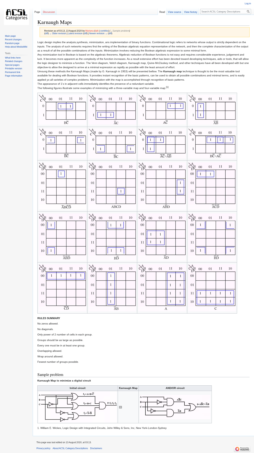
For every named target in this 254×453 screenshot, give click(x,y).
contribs (104, 31)
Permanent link (12, 72)
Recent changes (13, 39)
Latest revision (75, 33)
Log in (248, 3)
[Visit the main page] (16, 15)
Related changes (13, 61)
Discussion (49, 12)
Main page (10, 36)
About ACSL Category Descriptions (70, 448)
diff (46, 33)
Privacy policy (43, 448)
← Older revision (57, 33)
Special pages (12, 65)
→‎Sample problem (119, 31)
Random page (12, 43)
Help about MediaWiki (16, 47)
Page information (13, 75)
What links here (13, 57)
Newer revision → (98, 33)
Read (162, 12)
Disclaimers (96, 448)
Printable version (13, 68)
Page (37, 12)
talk (97, 31)
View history (190, 12)
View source (174, 12)
